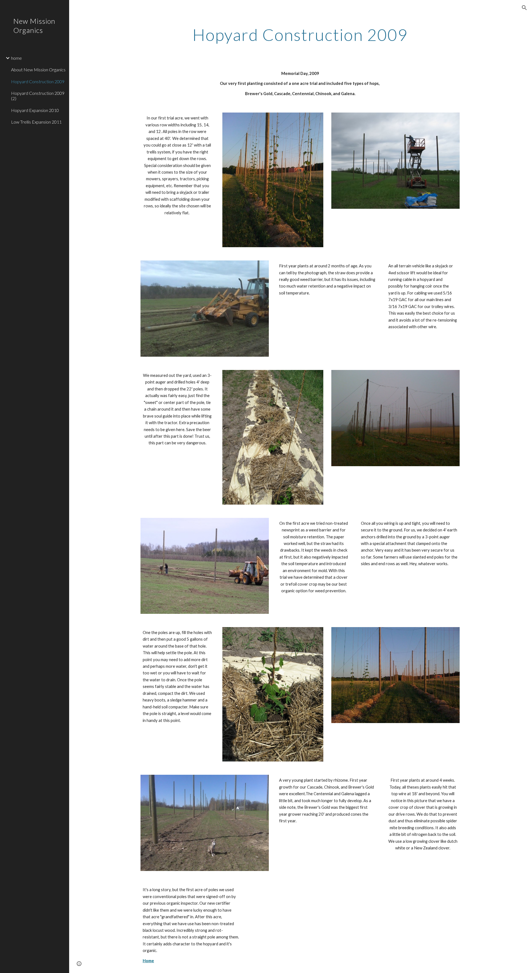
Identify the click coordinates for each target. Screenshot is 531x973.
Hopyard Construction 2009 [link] (37, 81)
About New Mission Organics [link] (38, 69)
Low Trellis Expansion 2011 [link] (36, 121)
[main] (300, 34)
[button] (524, 7)
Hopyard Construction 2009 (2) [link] (37, 95)
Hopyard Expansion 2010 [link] (35, 110)
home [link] (16, 58)
